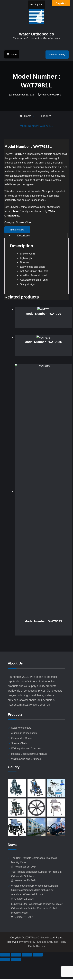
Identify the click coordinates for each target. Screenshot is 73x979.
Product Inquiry (57, 54)
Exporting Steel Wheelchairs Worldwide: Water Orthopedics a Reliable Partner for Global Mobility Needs (36, 908)
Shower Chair (23, 222)
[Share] (27, 954)
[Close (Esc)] (38, 954)
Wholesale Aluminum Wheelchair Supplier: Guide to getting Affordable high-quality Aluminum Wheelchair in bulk (34, 890)
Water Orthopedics (36, 34)
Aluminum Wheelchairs (24, 732)
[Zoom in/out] (5, 954)
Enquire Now (17, 229)
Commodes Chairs (21, 738)
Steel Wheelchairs (21, 727)
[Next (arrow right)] (16, 959)
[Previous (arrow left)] (5, 959)
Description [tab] (23, 235)
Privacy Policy (27, 941)
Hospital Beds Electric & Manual (29, 753)
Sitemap (41, 941)
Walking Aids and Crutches (26, 748)
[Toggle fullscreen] (16, 954)
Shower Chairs (19, 743)
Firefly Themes (36, 946)
